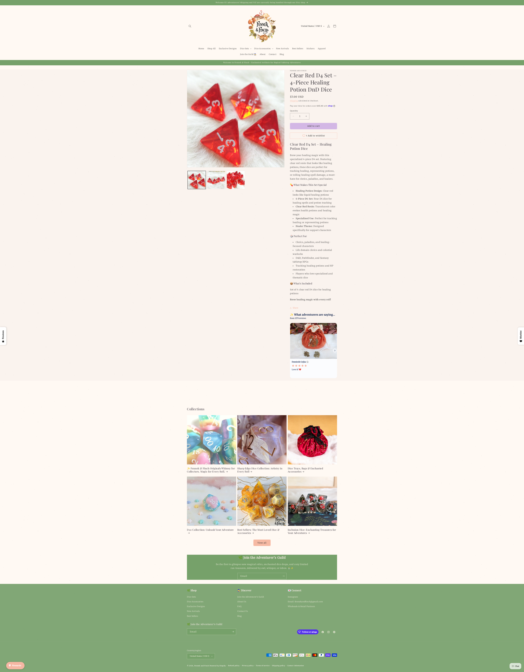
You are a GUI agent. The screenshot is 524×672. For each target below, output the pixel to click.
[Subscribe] (283, 576)
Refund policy (233, 666)
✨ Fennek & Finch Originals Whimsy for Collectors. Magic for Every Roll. (211, 470)
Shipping (294, 101)
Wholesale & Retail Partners (301, 606)
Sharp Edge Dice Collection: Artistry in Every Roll (259, 470)
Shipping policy (278, 666)
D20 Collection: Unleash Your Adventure (210, 529)
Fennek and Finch (201, 666)
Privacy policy (248, 666)
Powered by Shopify (218, 666)
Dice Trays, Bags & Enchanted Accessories (305, 470)
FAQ (239, 606)
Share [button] (295, 308)
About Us (241, 601)
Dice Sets (191, 597)
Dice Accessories (195, 601)
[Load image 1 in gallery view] (197, 180)
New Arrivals (193, 611)
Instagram (293, 597)
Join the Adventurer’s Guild (250, 597)
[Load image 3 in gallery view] (236, 180)
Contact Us (242, 611)
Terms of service (263, 666)
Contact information (295, 666)
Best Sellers (192, 616)
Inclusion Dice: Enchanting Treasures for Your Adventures (312, 531)
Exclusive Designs (196, 606)
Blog (239, 616)
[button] (190, 26)
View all (262, 542)
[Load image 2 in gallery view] (216, 180)
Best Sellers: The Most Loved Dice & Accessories (258, 531)
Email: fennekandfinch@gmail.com (305, 601)
